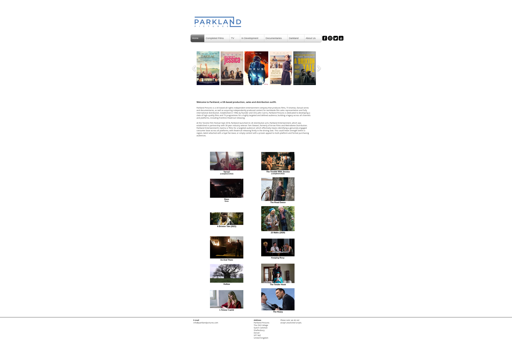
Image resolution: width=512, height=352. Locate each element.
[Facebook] (324, 38)
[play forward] (319, 68)
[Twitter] (335, 38)
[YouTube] (341, 38)
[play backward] (194, 68)
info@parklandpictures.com (205, 322)
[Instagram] (330, 38)
